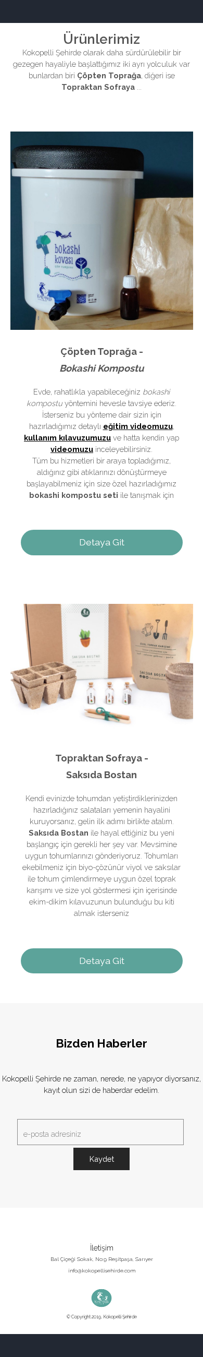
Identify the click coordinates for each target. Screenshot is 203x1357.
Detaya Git (101, 542)
